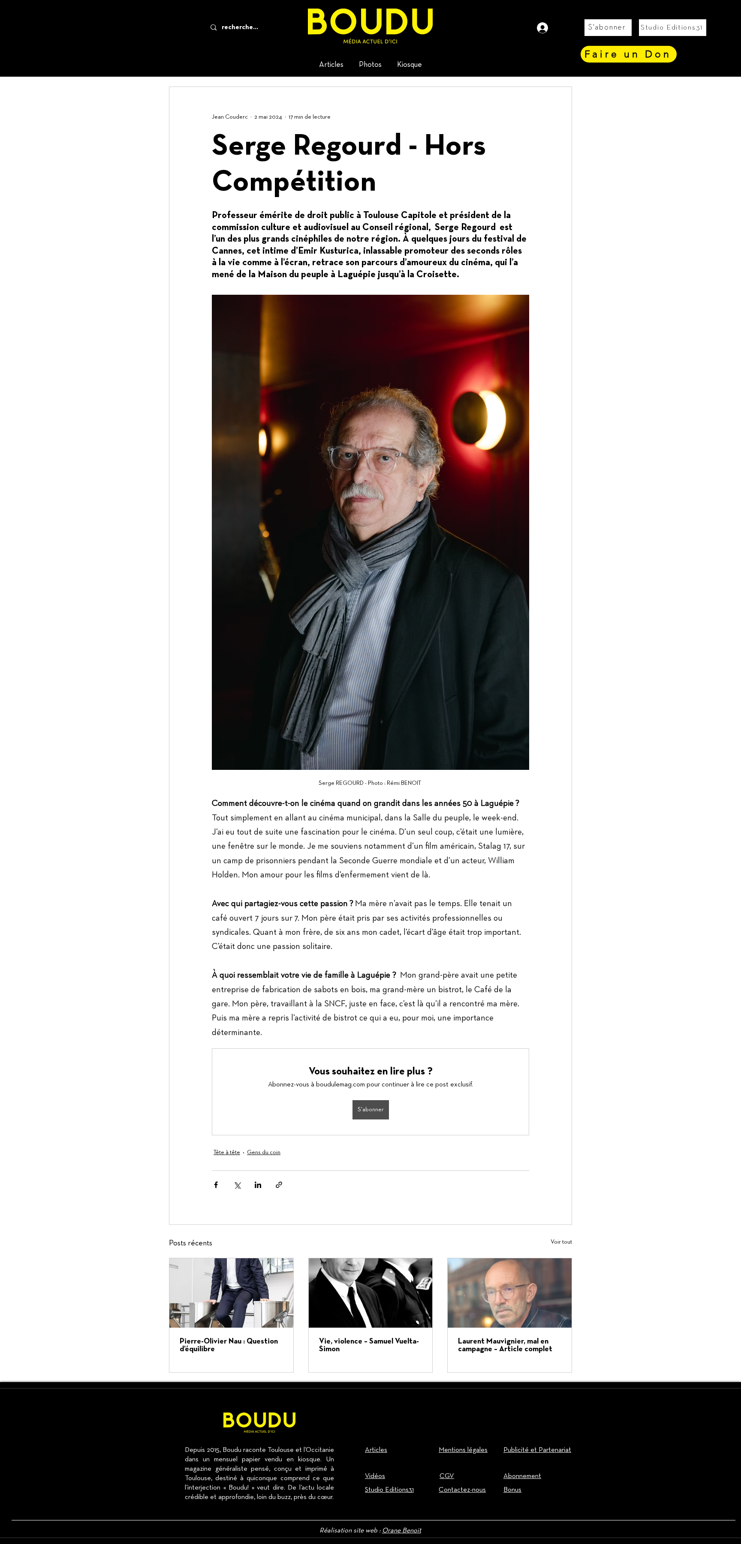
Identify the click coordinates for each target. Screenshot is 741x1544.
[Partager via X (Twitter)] (237, 1185)
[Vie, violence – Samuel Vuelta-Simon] (371, 1293)
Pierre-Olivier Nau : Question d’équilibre (229, 1345)
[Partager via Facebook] (216, 1185)
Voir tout (561, 1242)
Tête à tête (227, 1152)
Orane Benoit (401, 1531)
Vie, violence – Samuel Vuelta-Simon (369, 1345)
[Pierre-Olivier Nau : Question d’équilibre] (231, 1293)
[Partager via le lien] (279, 1185)
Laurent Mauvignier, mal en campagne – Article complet (505, 1345)
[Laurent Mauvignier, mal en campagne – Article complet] (510, 1293)
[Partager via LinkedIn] (258, 1185)
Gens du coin (263, 1152)
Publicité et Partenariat (537, 1450)
